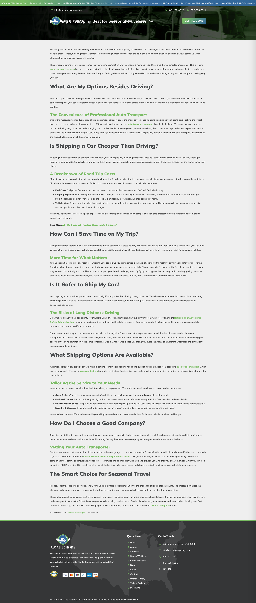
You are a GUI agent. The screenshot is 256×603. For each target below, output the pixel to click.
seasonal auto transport (76, 513)
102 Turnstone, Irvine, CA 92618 (179, 544)
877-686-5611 (198, 10)
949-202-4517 (176, 10)
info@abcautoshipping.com (68, 10)
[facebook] (159, 569)
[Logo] (67, 17)
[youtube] (169, 569)
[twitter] (164, 569)
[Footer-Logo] (63, 535)
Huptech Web (131, 599)
